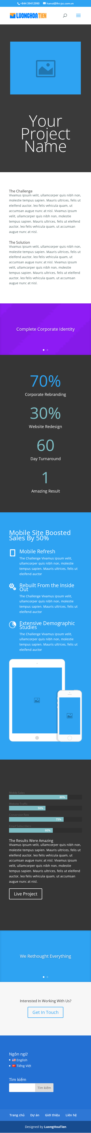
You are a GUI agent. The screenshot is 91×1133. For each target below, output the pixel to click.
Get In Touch (45, 1012)
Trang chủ (17, 1115)
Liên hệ (71, 1115)
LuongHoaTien (55, 1127)
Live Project (25, 894)
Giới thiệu (52, 1115)
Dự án (34, 1115)
